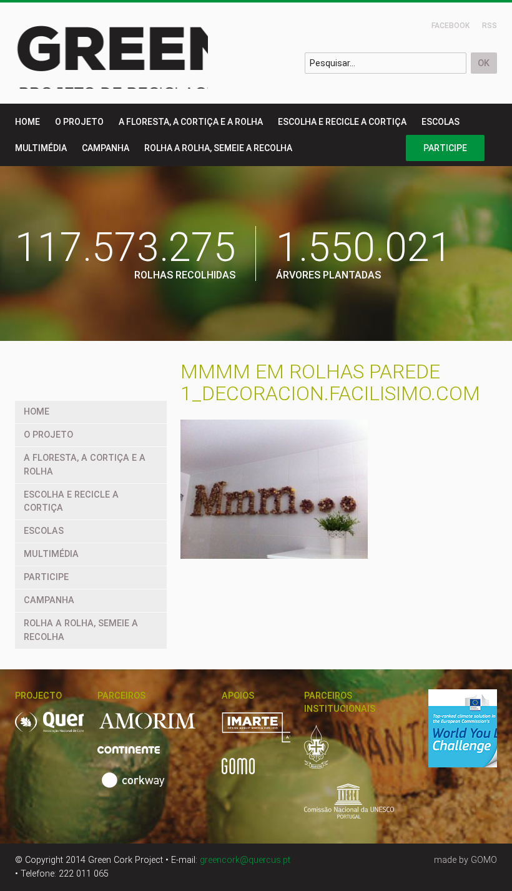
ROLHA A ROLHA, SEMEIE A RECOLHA (218, 148)
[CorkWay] (135, 787)
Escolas (440, 122)
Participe (445, 148)
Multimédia (41, 148)
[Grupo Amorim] (154, 728)
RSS (489, 25)
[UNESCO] (349, 808)
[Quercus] (72, 729)
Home (27, 122)
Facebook (450, 25)
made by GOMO (465, 860)
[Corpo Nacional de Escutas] (323, 754)
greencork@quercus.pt (245, 860)
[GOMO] (238, 773)
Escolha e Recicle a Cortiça (342, 122)
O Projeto (79, 122)
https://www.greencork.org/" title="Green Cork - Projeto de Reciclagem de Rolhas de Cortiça (153, 53)
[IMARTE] (273, 734)
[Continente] (136, 756)
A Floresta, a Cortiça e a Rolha (191, 122)
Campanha (105, 148)
